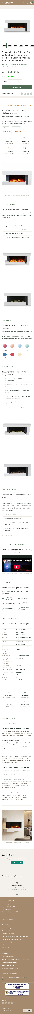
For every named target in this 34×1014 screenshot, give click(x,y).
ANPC (4, 944)
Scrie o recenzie (17, 862)
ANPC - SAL (6, 947)
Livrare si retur (6, 931)
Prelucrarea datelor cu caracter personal (15, 936)
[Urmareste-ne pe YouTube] (9, 1003)
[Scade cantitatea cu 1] (10, 81)
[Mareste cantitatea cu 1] (20, 81)
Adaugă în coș (17, 87)
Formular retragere (8, 942)
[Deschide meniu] (2, 2)
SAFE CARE (5, 64)
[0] (31, 3)
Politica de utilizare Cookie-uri (11, 939)
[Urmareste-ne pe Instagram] (6, 1003)
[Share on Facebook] (22, 93)
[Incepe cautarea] (24, 2)
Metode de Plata (7, 928)
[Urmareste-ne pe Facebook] (3, 1003)
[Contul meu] (27, 2)
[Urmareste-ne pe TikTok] (12, 1003)
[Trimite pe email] (31, 93)
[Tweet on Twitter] (28, 93)
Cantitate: (4, 81)
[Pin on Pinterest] (25, 93)
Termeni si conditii (8, 934)
